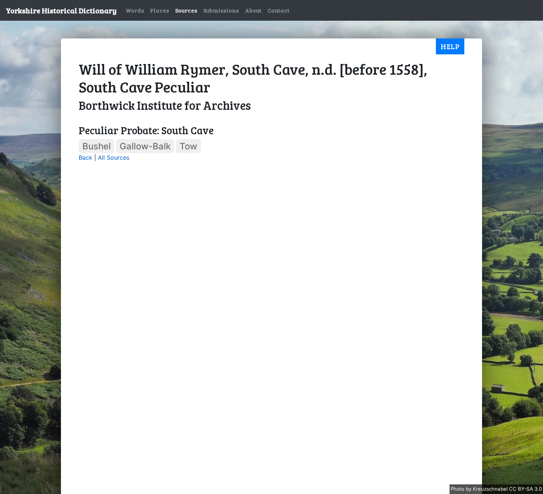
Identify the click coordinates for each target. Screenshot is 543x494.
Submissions (221, 10)
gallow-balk (145, 146)
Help (450, 46)
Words (135, 10)
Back (85, 157)
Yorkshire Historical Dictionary (61, 10)
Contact (278, 10)
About (253, 10)
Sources (186, 10)
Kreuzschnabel (491, 489)
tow (188, 146)
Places (159, 10)
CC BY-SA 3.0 (525, 489)
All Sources (113, 157)
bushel (96, 146)
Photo (458, 489)
